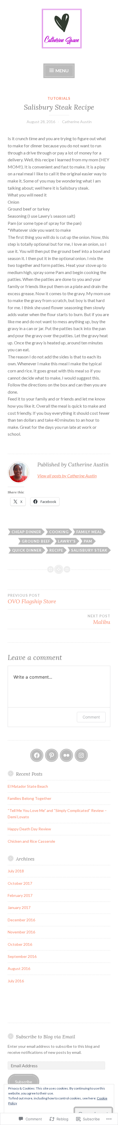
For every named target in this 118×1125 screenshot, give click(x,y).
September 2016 (22, 956)
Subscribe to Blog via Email (45, 1036)
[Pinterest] (51, 755)
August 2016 (19, 968)
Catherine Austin (77, 121)
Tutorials (59, 98)
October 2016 (20, 944)
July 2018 (16, 871)
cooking (59, 532)
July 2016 (16, 980)
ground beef (36, 541)
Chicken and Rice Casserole (31, 841)
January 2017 (19, 907)
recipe (56, 550)
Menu (62, 70)
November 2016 (21, 932)
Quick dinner (27, 550)
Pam (88, 541)
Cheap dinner (26, 532)
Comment (91, 717)
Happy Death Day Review (29, 829)
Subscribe (23, 1081)
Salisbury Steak (89, 550)
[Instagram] (81, 755)
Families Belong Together (29, 798)
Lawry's (67, 541)
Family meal (89, 532)
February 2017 (20, 895)
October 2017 (20, 883)
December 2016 (21, 919)
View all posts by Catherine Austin (67, 475)
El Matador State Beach (28, 786)
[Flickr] (66, 755)
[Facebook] (36, 755)
